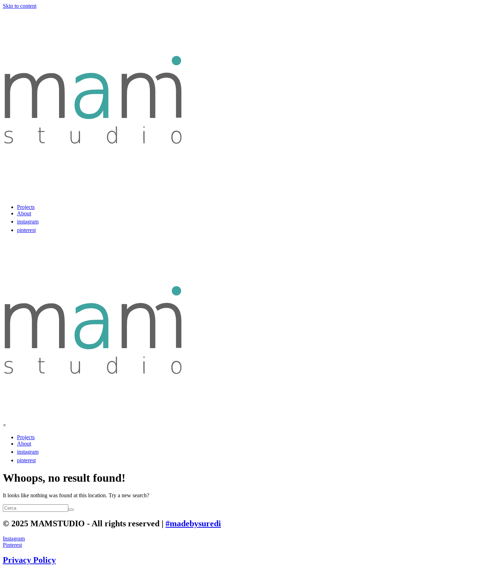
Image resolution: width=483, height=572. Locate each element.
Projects (26, 207)
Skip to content (19, 6)
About (24, 213)
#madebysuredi (193, 523)
